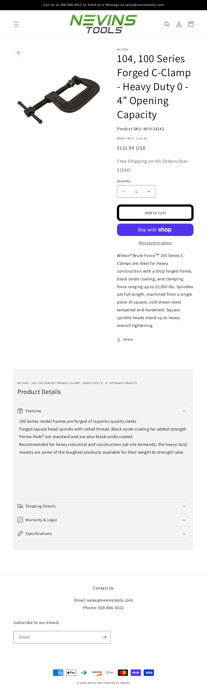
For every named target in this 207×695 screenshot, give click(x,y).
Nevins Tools (95, 683)
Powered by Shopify (117, 683)
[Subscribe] (104, 637)
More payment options (155, 243)
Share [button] (128, 339)
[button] (16, 24)
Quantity (123, 181)
